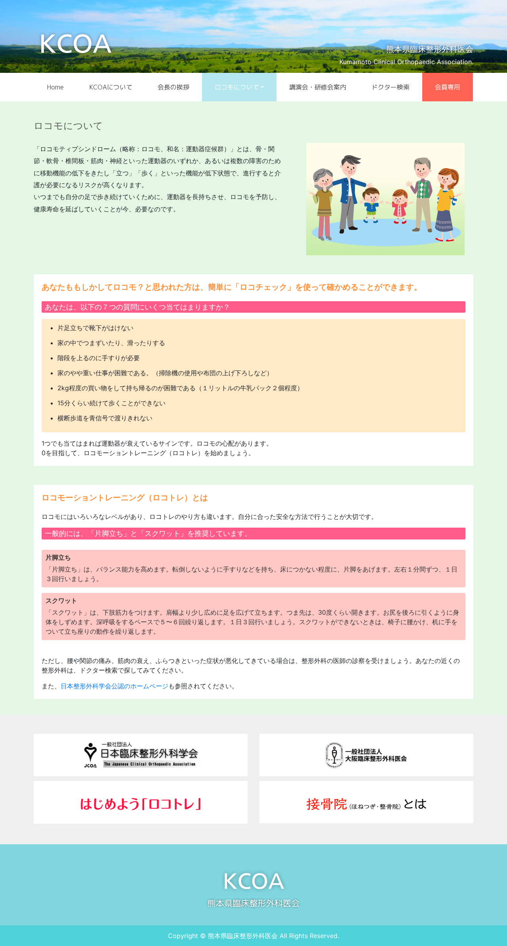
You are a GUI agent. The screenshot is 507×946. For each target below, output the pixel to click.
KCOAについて (110, 87)
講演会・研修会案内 (317, 87)
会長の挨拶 (173, 87)
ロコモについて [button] (237, 87)
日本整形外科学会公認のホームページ (114, 686)
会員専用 (447, 87)
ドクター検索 (391, 87)
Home (55, 87)
